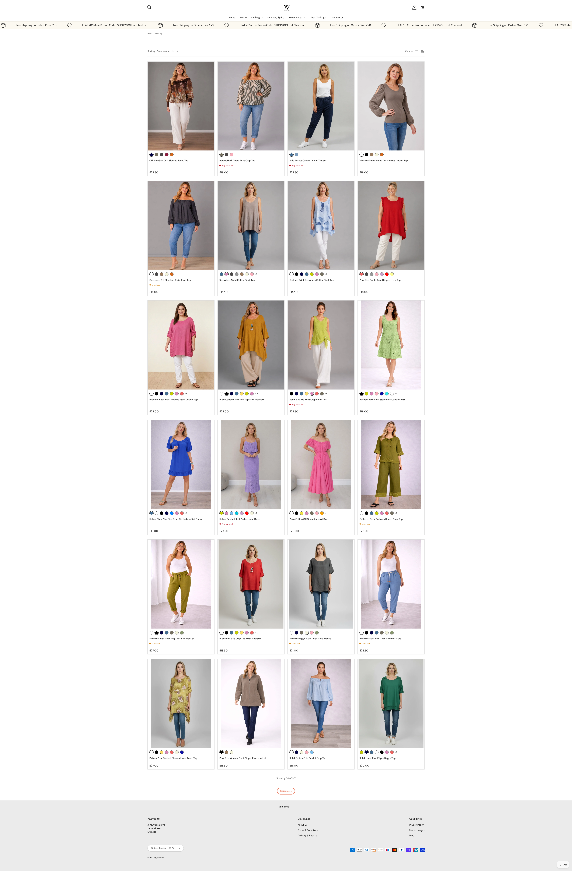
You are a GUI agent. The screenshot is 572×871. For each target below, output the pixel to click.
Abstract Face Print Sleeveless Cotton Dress (382, 399)
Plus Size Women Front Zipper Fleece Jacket (242, 758)
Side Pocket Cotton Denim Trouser (307, 160)
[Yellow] (301, 513)
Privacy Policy (416, 824)
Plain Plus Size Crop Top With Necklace (240, 638)
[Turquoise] (387, 393)
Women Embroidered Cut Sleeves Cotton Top (383, 160)
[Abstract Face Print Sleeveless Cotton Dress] (391, 345)
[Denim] (221, 274)
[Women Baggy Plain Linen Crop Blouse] (321, 584)
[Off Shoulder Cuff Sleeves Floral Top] (181, 106)
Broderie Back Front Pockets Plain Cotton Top (173, 399)
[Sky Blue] (231, 513)
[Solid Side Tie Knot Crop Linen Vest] (321, 345)
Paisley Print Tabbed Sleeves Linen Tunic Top (173, 758)
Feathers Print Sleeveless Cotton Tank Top (311, 280)
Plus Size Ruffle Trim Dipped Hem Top (380, 280)
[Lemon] (392, 274)
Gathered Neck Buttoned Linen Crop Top (381, 519)
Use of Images (417, 830)
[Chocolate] (172, 154)
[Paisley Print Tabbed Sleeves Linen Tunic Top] (181, 703)
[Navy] (301, 274)
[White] (221, 393)
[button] (422, 7)
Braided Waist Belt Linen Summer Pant (380, 638)
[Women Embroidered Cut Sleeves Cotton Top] (391, 106)
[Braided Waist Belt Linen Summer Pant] (391, 584)
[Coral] (182, 393)
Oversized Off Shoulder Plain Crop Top (170, 280)
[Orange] (322, 513)
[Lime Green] (312, 274)
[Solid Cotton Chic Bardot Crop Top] (321, 703)
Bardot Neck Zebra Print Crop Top (237, 160)
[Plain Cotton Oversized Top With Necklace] (251, 345)
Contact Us (337, 17)
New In (243, 17)
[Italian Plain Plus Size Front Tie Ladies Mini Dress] (181, 464)
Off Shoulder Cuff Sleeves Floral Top (168, 160)
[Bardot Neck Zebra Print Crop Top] (251, 106)
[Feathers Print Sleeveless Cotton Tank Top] (321, 225)
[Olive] (182, 632)
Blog (411, 835)
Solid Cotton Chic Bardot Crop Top (307, 758)
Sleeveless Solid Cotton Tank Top (237, 280)
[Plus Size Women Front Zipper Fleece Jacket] (251, 703)
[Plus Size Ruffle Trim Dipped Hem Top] (391, 225)
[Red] (387, 274)
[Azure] (172, 513)
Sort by (151, 51)
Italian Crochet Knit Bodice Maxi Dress (239, 519)
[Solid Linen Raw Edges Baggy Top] (391, 703)
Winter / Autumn (297, 17)
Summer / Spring (275, 17)
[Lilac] (382, 274)
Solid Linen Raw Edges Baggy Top (377, 758)
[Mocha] (371, 154)
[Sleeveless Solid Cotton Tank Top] (251, 225)
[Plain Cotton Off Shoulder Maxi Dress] (321, 464)
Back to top (284, 806)
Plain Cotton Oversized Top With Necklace (242, 399)
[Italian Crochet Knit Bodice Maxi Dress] (251, 464)
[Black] (366, 154)
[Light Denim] (296, 154)
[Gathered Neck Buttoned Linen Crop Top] (391, 464)
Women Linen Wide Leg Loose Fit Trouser (171, 638)
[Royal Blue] (382, 393)
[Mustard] (242, 393)
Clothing (255, 17)
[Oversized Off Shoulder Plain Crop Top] (181, 225)
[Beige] (377, 154)
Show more (286, 791)
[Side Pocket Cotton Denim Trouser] (321, 106)
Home (232, 17)
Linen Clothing (317, 17)
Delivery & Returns (307, 835)
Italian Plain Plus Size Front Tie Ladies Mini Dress (175, 519)
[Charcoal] (161, 154)
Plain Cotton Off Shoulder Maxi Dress (309, 519)
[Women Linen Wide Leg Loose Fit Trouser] (181, 584)
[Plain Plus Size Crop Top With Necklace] (251, 584)
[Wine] (166, 154)
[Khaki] (156, 154)
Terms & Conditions (308, 830)
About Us (303, 824)
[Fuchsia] (317, 274)
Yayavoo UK (159, 858)
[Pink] (231, 154)
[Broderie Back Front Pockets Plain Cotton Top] (181, 345)
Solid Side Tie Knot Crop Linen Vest (308, 399)
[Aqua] (236, 513)
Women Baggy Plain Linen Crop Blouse (310, 638)
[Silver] (236, 274)
